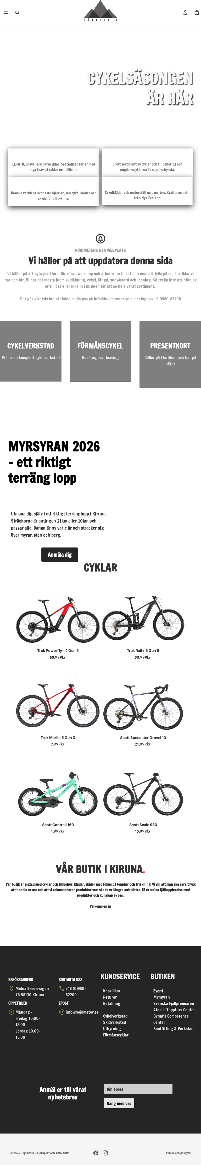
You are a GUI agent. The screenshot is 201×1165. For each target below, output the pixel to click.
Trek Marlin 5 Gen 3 (58, 737)
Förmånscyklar (116, 1035)
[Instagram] (105, 1153)
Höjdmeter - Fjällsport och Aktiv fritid (45, 1153)
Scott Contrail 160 (58, 824)
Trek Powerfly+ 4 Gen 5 (58, 650)
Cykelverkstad (115, 1016)
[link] (31, 351)
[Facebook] (96, 1153)
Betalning (111, 1003)
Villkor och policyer (178, 1153)
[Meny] (6, 13)
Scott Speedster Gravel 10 (143, 737)
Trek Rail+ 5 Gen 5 (143, 650)
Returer (110, 997)
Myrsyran (161, 997)
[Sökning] (17, 12)
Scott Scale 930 (143, 824)
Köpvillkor (111, 991)
